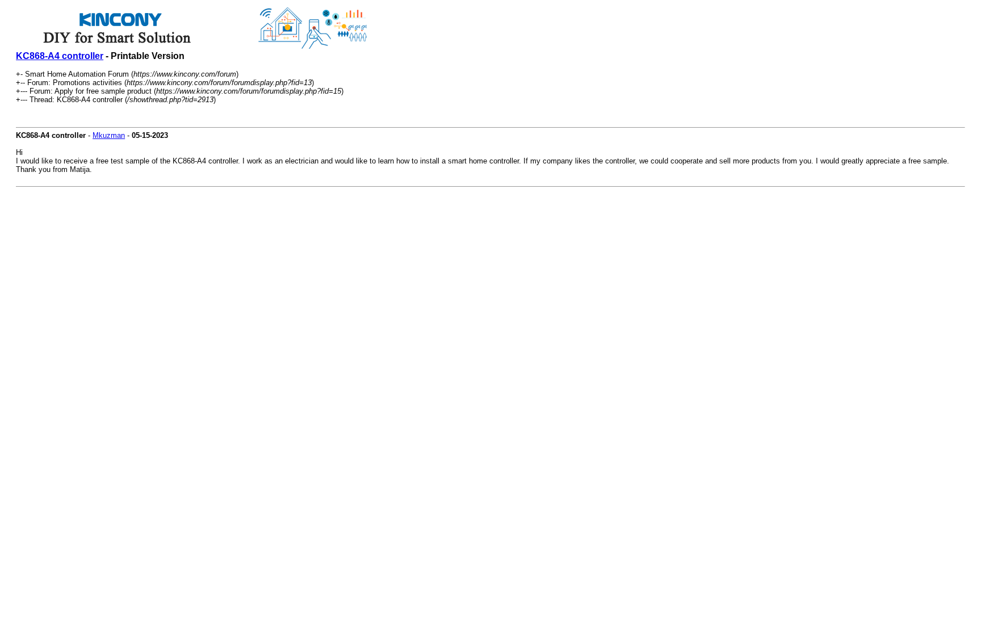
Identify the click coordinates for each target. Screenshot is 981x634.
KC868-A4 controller (59, 56)
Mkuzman (109, 135)
